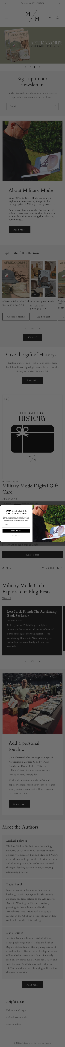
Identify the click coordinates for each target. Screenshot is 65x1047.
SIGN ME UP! (16, 531)
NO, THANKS (16, 535)
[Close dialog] (63, 507)
